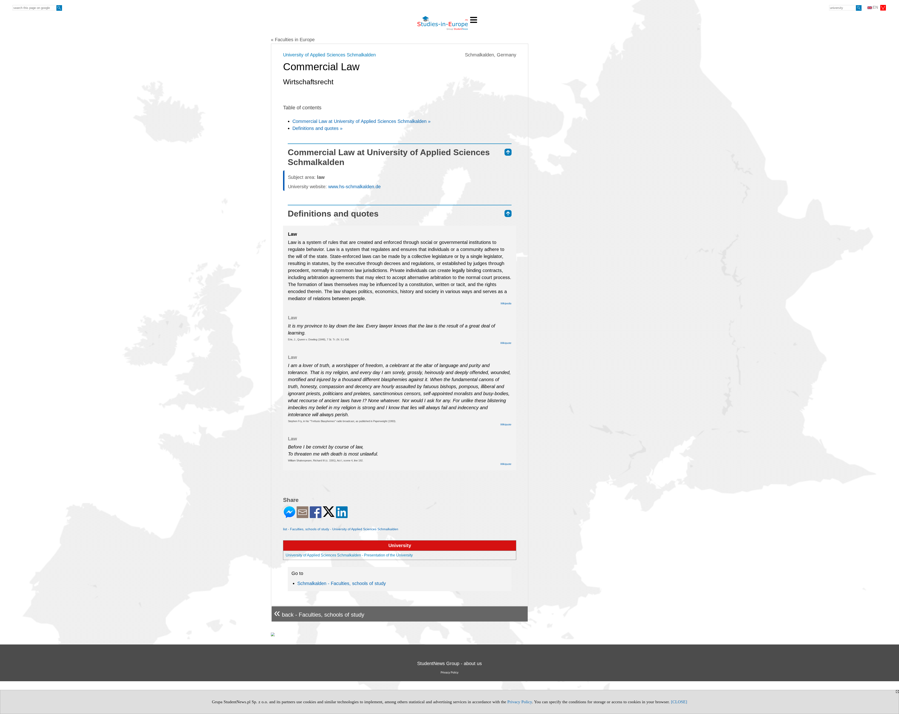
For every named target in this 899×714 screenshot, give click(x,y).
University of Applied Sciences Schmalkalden (329, 54)
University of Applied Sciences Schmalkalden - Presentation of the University (349, 555)
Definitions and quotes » (317, 128)
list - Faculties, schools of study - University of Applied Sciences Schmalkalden (340, 529)
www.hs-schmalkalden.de (354, 186)
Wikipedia (506, 303)
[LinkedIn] (342, 516)
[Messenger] (289, 516)
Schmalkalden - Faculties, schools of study (341, 583)
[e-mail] (302, 516)
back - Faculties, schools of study (319, 613)
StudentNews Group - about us (449, 663)
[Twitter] (329, 515)
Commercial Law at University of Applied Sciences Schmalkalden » (361, 121)
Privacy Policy (519, 701)
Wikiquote (505, 343)
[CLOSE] (679, 701)
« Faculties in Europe (293, 39)
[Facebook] (315, 516)
